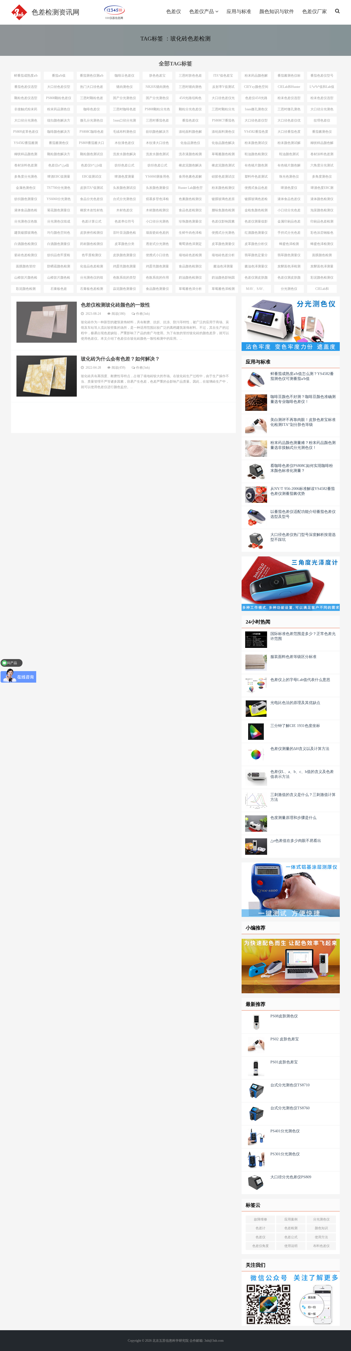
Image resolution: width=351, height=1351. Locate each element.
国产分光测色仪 (124, 98)
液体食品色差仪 (289, 199)
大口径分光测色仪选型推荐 (321, 110)
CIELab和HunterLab (322, 290)
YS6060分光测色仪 (59, 200)
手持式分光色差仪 (289, 234)
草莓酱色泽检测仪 (223, 290)
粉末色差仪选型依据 (321, 99)
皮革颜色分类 (124, 244)
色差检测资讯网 (56, 12)
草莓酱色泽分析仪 (190, 290)
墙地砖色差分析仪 (223, 256)
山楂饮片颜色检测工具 (25, 279)
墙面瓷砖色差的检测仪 (157, 234)
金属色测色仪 (26, 188)
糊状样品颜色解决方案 (321, 144)
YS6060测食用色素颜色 (157, 178)
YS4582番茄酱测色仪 (26, 144)
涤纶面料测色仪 (223, 132)
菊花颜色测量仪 (58, 210)
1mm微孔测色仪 (256, 109)
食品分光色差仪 (91, 199)
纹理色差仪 (322, 120)
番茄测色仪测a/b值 (91, 77)
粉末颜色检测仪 (223, 188)
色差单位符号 (124, 221)
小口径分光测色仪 (157, 223)
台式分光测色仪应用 (124, 200)
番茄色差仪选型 (25, 87)
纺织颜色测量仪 (25, 199)
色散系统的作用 (157, 277)
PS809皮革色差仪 (25, 132)
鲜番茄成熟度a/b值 (26, 77)
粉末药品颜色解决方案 (256, 77)
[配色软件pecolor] (291, 966)
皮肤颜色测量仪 (124, 255)
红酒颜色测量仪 (256, 233)
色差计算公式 (91, 221)
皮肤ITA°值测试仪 (91, 189)
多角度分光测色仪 (25, 178)
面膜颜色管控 (26, 266)
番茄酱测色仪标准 (289, 77)
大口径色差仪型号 (58, 88)
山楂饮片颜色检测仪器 (58, 279)
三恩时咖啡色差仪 (124, 110)
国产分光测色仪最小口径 (157, 99)
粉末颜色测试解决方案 (289, 144)
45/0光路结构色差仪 (190, 99)
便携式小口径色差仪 (157, 256)
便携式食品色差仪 (256, 189)
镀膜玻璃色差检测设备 (256, 200)
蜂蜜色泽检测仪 (321, 244)
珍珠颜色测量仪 (190, 221)
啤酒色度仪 (289, 188)
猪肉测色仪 (124, 87)
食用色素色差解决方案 (190, 178)
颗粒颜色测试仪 (91, 154)
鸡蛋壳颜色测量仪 (157, 267)
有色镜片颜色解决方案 (289, 166)
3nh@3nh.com (213, 1341)
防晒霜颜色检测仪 (58, 267)
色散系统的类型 (124, 277)
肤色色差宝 (157, 75)
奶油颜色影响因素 (223, 279)
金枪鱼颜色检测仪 (256, 211)
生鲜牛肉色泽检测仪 (190, 234)
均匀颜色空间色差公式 (58, 234)
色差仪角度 (260, 1246)
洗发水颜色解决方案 (124, 155)
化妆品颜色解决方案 (223, 144)
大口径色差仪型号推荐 (256, 122)
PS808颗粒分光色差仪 (157, 110)
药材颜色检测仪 (91, 244)
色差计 (260, 1228)
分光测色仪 (321, 1219)
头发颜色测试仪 (124, 188)
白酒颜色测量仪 (58, 244)
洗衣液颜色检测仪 (190, 155)
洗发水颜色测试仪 (157, 155)
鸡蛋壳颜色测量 (124, 266)
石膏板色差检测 (91, 289)
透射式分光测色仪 (157, 245)
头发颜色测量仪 (157, 188)
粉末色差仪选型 (289, 98)
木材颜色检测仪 (157, 210)
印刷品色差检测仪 (321, 223)
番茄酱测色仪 (322, 132)
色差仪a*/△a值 (58, 165)
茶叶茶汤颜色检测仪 (124, 234)
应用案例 (291, 1219)
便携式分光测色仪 (223, 234)
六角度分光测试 (321, 165)
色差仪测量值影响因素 (256, 223)
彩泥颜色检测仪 (321, 277)
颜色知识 (321, 1228)
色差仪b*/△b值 (91, 165)
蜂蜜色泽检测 (289, 244)
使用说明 (291, 1246)
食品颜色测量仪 (157, 289)
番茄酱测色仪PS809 (59, 144)
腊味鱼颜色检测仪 (223, 211)
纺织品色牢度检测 (58, 256)
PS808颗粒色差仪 (58, 98)
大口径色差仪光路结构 (223, 99)
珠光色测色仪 (289, 176)
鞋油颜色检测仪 (256, 154)
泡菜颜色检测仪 (321, 210)
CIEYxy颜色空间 (256, 87)
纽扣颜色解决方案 (58, 122)
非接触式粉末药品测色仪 (25, 110)
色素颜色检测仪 (190, 199)
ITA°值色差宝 (223, 75)
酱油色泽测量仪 (256, 266)
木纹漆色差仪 (124, 143)
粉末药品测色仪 (58, 109)
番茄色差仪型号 (321, 75)
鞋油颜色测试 (289, 154)
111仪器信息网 (114, 17)
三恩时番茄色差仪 (157, 122)
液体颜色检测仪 (321, 199)
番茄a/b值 (59, 75)
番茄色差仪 (190, 120)
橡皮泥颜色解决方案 (190, 166)
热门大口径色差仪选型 (91, 88)
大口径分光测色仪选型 (25, 122)
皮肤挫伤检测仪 (91, 233)
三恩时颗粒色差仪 (91, 99)
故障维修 (260, 1219)
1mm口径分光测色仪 (124, 122)
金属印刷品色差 (289, 221)
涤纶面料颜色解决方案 (190, 133)
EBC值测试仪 (91, 176)
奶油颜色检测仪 (190, 277)
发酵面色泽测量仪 (321, 267)
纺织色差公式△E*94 (157, 166)
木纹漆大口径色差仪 (157, 144)
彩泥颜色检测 (26, 289)
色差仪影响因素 (223, 221)
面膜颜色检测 (322, 255)
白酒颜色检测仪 (25, 244)
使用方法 (321, 1237)
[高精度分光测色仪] (291, 323)
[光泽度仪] (291, 583)
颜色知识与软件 (276, 11)
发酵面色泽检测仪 (289, 267)
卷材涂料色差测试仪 (25, 166)
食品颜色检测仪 (190, 266)
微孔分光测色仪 (91, 120)
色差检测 (291, 1228)
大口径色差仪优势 (289, 122)
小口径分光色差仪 (289, 211)
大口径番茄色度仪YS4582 (289, 133)
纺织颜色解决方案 (157, 133)
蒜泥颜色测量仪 (124, 289)
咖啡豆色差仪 (124, 75)
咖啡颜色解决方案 (58, 133)
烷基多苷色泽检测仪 (157, 200)
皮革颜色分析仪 (256, 244)
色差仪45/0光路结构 (256, 99)
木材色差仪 (124, 210)
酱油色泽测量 (223, 266)
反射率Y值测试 (223, 87)
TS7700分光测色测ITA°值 (58, 189)
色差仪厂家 (314, 11)
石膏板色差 (58, 289)
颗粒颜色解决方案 (58, 155)
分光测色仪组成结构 (58, 223)
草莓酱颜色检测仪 (223, 155)
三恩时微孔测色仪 (289, 110)
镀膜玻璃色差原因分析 (223, 200)
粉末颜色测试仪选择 (256, 144)
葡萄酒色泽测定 (190, 244)
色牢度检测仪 (91, 255)
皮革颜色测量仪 (223, 244)
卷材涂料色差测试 (321, 155)
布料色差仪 (321, 1246)
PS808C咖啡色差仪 (92, 133)
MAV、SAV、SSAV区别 (256, 290)
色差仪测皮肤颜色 (256, 279)
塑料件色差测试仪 (256, 178)
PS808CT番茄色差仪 (223, 122)
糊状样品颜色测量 (25, 155)
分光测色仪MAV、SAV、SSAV (289, 290)
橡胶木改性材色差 (91, 211)
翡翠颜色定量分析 (256, 256)
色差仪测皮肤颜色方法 (289, 279)
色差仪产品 (202, 11)
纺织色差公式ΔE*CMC (124, 166)
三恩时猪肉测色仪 (190, 88)
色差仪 (173, 11)
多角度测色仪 (322, 176)
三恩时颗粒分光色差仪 (223, 110)
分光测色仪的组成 (91, 279)
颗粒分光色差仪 (190, 109)
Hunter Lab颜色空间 (190, 189)
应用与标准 (239, 11)
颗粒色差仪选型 (25, 98)
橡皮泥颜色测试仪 (223, 166)
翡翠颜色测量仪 (289, 255)
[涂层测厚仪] (291, 889)
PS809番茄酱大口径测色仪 (91, 144)
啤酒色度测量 (124, 176)
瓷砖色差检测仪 (25, 255)
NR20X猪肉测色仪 (157, 88)
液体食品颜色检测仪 (25, 211)
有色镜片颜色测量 (256, 166)
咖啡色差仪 (91, 109)
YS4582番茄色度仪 (256, 133)
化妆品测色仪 (190, 143)
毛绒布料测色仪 (124, 132)
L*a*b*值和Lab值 (322, 87)
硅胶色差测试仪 (223, 176)
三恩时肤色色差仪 (190, 77)
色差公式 (291, 1237)
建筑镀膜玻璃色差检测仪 (25, 234)
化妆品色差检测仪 (91, 267)
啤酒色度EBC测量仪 (322, 189)
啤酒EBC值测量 (58, 176)
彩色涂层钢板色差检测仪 (321, 234)
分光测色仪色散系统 (25, 223)
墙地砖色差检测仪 (190, 256)
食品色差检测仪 (190, 210)
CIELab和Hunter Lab (289, 88)
